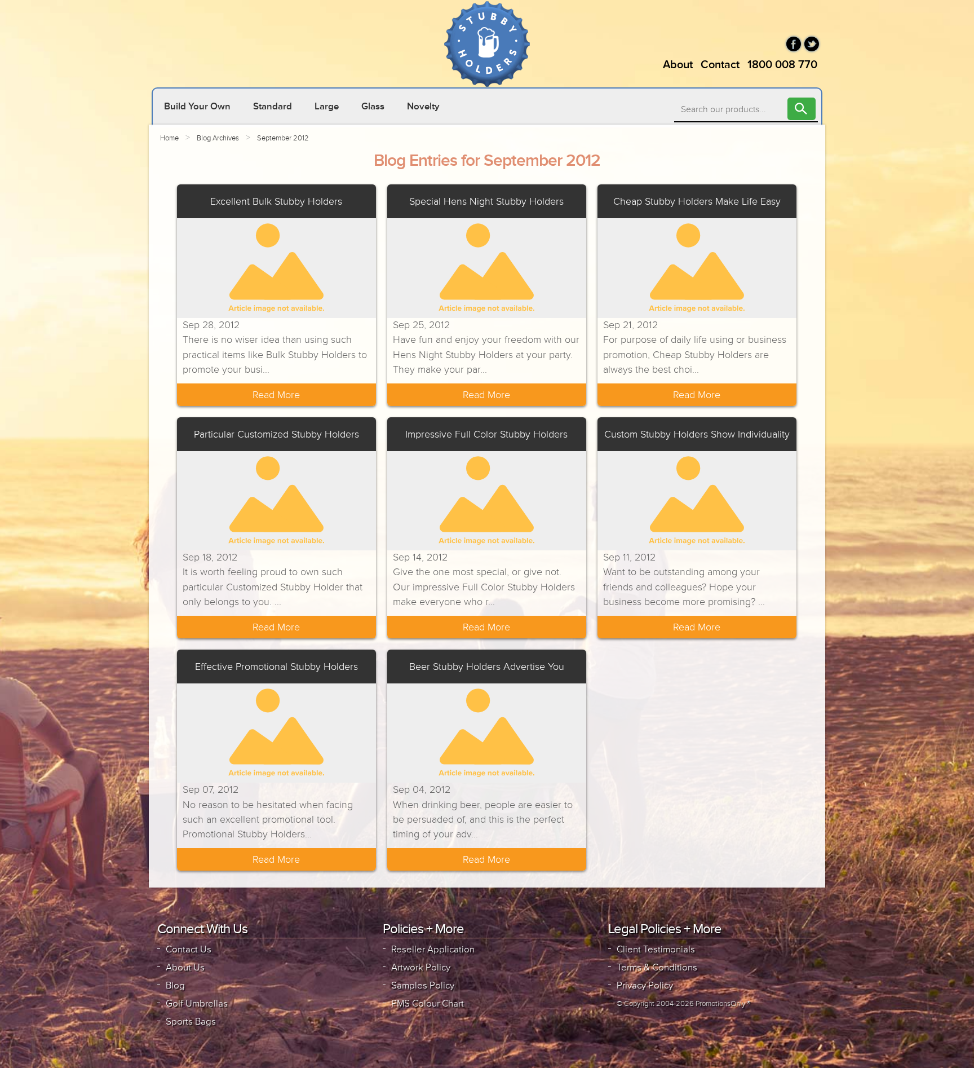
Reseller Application (433, 949)
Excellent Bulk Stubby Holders (276, 201)
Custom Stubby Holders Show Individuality (697, 434)
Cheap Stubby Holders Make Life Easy (697, 201)
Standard (272, 106)
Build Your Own (197, 106)
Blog (175, 985)
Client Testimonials (656, 949)
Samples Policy (422, 985)
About (678, 65)
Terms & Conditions (657, 967)
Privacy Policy (645, 985)
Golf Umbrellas (197, 1003)
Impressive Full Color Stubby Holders (486, 434)
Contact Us (188, 949)
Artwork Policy (420, 967)
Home (169, 138)
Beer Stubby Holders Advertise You (486, 666)
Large (327, 106)
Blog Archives (218, 138)
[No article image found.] (276, 267)
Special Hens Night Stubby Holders (486, 201)
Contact (720, 65)
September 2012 (283, 138)
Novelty (423, 106)
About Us (185, 967)
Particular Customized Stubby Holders (276, 434)
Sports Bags (191, 1021)
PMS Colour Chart (427, 1003)
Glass (372, 106)
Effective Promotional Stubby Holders (276, 666)
